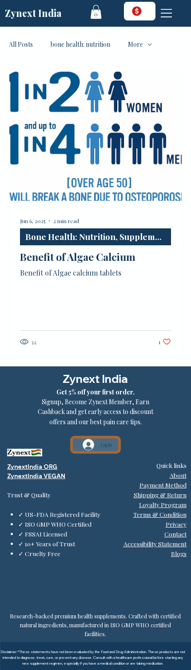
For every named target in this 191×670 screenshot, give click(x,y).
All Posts (21, 44)
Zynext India (33, 13)
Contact (175, 534)
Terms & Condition (160, 514)
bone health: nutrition (80, 44)
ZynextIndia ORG (32, 466)
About (178, 475)
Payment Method (163, 485)
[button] (96, 12)
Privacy (176, 524)
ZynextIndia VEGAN (36, 475)
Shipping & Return (160, 495)
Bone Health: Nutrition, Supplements (98, 236)
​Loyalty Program (163, 504)
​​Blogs (179, 553)
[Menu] (166, 13)
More (135, 44)
